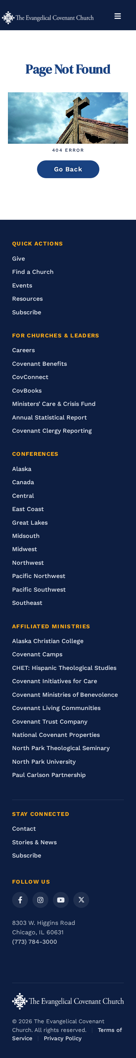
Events (22, 285)
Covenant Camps (37, 654)
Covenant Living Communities (56, 708)
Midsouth (26, 535)
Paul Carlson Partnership (49, 774)
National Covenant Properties (56, 734)
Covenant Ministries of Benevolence (65, 694)
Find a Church (33, 271)
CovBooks (27, 390)
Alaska (21, 468)
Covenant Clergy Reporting (52, 430)
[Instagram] (40, 900)
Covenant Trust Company (49, 721)
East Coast (28, 509)
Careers (23, 350)
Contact (24, 828)
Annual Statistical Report (49, 417)
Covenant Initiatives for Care (54, 681)
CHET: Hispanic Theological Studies (64, 667)
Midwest (24, 549)
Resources (27, 298)
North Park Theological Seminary (61, 748)
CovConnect (30, 377)
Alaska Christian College (47, 641)
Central (23, 495)
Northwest (28, 562)
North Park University (44, 761)
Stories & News (34, 842)
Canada (23, 482)
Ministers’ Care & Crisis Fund (54, 403)
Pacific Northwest (38, 575)
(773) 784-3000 (34, 941)
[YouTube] (61, 900)
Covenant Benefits (39, 363)
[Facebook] (20, 900)
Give (18, 258)
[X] (81, 900)
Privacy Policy (63, 1038)
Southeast (27, 602)
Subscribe (26, 312)
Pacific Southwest (39, 589)
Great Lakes (30, 522)
